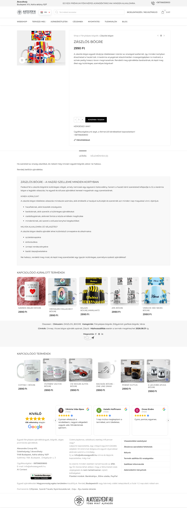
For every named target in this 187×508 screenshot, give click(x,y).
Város (142, 324)
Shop (76, 35)
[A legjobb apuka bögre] (158, 371)
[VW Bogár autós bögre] (80, 369)
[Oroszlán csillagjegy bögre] (62, 292)
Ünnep (50, 328)
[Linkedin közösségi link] (102, 334)
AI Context (22, 469)
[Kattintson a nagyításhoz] (22, 60)
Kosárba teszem (96, 120)
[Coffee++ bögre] (28, 371)
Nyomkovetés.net (62, 489)
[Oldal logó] (26, 12)
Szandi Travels (46, 489)
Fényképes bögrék (89, 35)
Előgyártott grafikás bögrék (126, 324)
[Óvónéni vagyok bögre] (54, 369)
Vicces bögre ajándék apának (68, 328)
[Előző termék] (157, 35)
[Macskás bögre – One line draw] (106, 369)
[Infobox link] (32, 3)
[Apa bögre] (124, 291)
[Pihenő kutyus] (132, 371)
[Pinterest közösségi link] (99, 334)
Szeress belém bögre (29, 308)
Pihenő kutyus (130, 385)
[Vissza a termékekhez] (161, 35)
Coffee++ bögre (26, 385)
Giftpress (33, 489)
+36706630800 (81, 135)
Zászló (86, 328)
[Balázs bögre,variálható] (93, 291)
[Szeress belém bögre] (31, 291)
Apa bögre (117, 308)
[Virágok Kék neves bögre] (156, 291)
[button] (168, 420)
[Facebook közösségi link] (95, 334)
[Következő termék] (164, 35)
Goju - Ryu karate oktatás (84, 489)
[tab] (82, 155)
